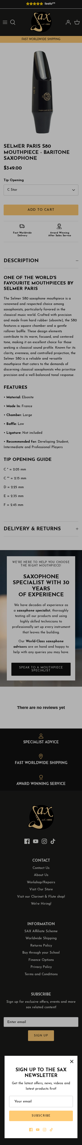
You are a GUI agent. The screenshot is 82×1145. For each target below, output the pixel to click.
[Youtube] (37, 1129)
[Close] (72, 1061)
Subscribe (41, 1115)
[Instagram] (44, 1129)
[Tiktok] (51, 1129)
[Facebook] (31, 1129)
